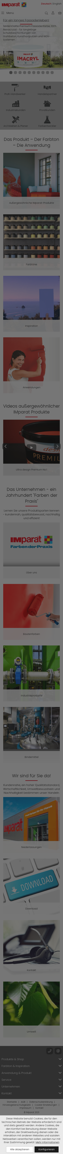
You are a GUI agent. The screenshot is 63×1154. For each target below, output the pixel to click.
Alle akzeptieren (19, 1149)
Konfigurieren (47, 1149)
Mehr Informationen (47, 1142)
